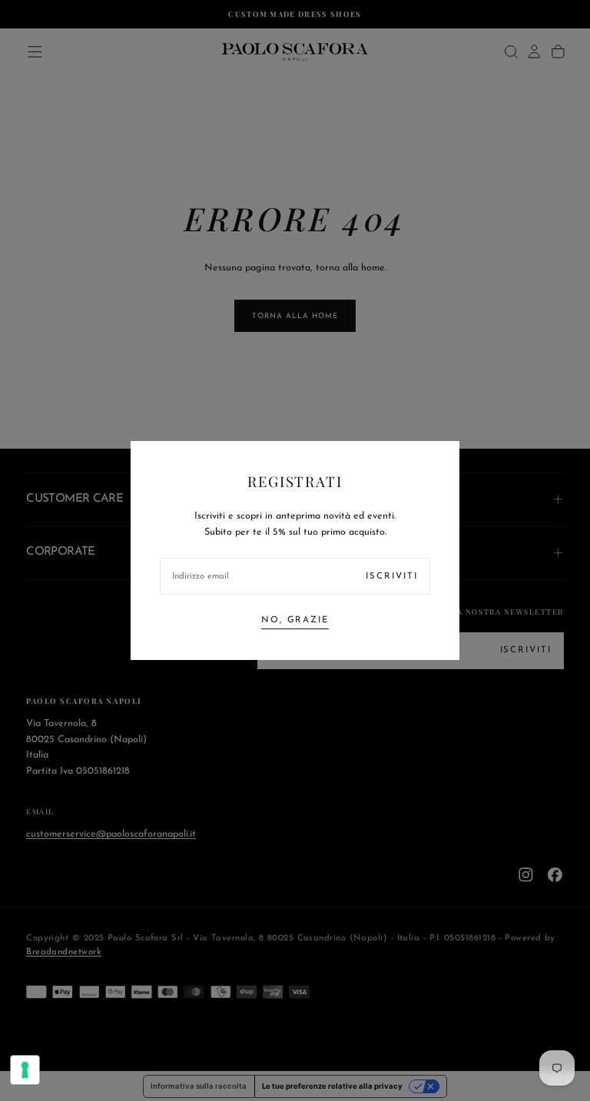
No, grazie (295, 620)
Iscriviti (391, 576)
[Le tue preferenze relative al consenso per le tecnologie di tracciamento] (25, 1070)
